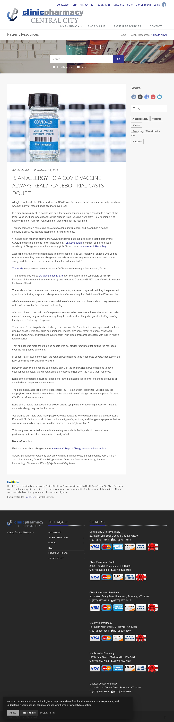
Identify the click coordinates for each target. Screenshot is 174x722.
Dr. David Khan (74, 242)
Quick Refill (104, 4)
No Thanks (29, 712)
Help (74, 4)
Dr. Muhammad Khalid (51, 275)
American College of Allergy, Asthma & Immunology (78, 448)
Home (123, 34)
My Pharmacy (69, 26)
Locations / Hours (123, 4)
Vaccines (156, 118)
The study (17, 268)
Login (157, 4)
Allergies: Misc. (140, 118)
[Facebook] (164, 4)
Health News (64, 67)
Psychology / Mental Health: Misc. (145, 133)
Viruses (136, 125)
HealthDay (30, 497)
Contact (156, 26)
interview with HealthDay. (93, 246)
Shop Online (96, 26)
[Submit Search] (118, 59)
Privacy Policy (56, 558)
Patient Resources (127, 26)
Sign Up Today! (143, 4)
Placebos (137, 141)
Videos (86, 67)
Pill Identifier (87, 4)
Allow (13, 712)
